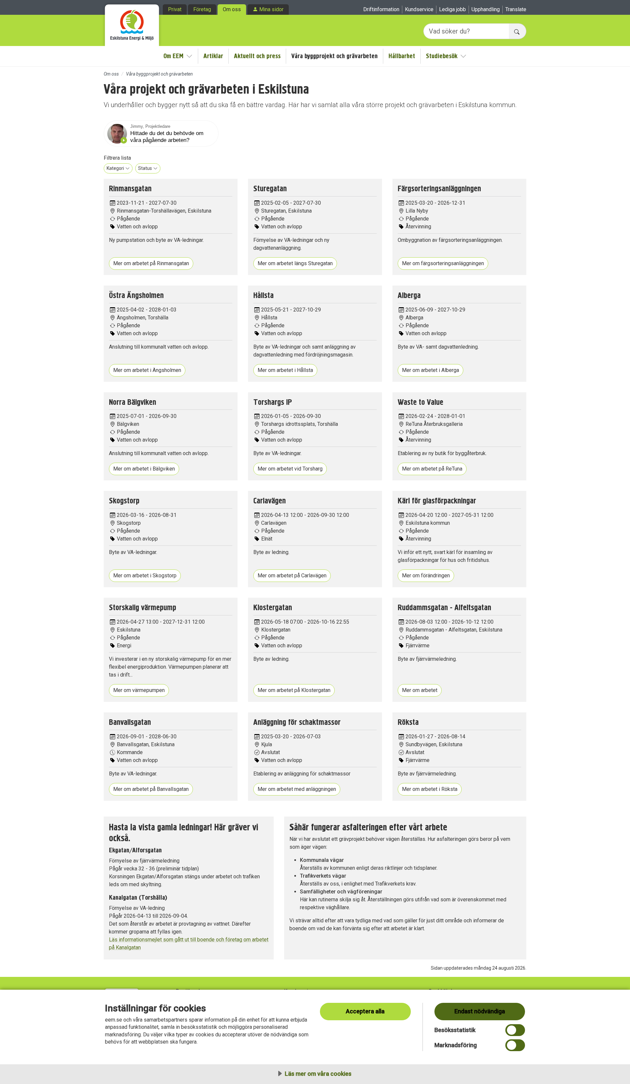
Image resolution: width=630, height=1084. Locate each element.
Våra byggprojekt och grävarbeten (334, 56)
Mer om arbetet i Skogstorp (145, 575)
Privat (174, 9)
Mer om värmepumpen (139, 690)
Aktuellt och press (257, 56)
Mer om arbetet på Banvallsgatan (151, 789)
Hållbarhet (401, 56)
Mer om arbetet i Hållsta (285, 370)
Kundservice (419, 9)
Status (145, 168)
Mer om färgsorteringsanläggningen (443, 263)
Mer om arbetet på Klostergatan (294, 690)
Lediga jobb (452, 9)
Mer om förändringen (426, 575)
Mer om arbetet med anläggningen (297, 789)
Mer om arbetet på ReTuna (432, 469)
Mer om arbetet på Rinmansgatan (151, 263)
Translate (515, 9)
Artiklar (213, 56)
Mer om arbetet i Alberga (430, 370)
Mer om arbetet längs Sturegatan (295, 263)
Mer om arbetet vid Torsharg (290, 469)
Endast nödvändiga (479, 1011)
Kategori (115, 168)
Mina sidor (271, 9)
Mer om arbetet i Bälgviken (144, 469)
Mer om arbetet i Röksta (429, 789)
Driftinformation (381, 9)
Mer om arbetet (419, 690)
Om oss (232, 9)
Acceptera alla (365, 1011)
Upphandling (486, 9)
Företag (202, 9)
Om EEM (173, 56)
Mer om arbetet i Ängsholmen (147, 370)
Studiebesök (441, 56)
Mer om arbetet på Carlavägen (292, 575)
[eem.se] (132, 23)
